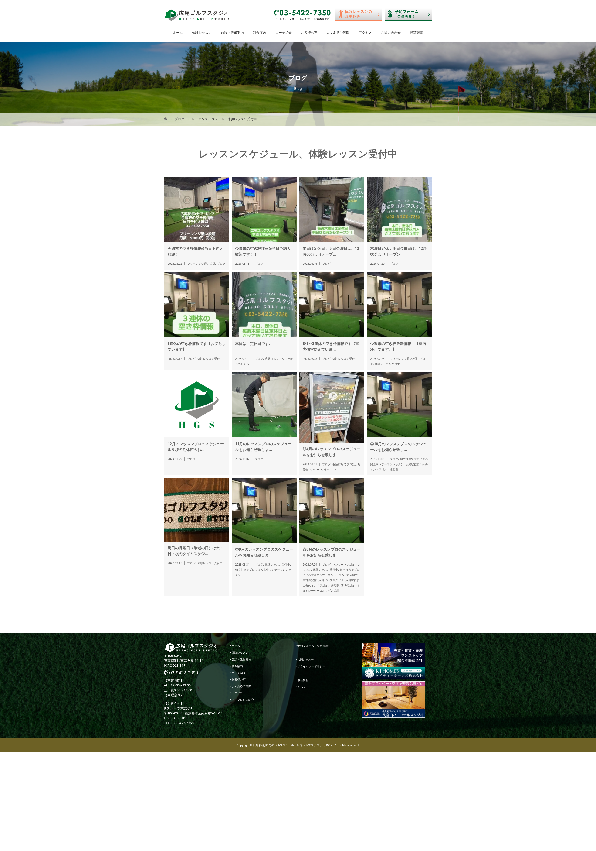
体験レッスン (202, 32)
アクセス (365, 32)
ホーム (178, 32)
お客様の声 (309, 32)
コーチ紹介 (283, 32)
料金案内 (259, 32)
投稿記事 (416, 32)
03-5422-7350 (183, 673)
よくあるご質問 (338, 32)
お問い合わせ (391, 32)
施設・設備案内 (232, 32)
